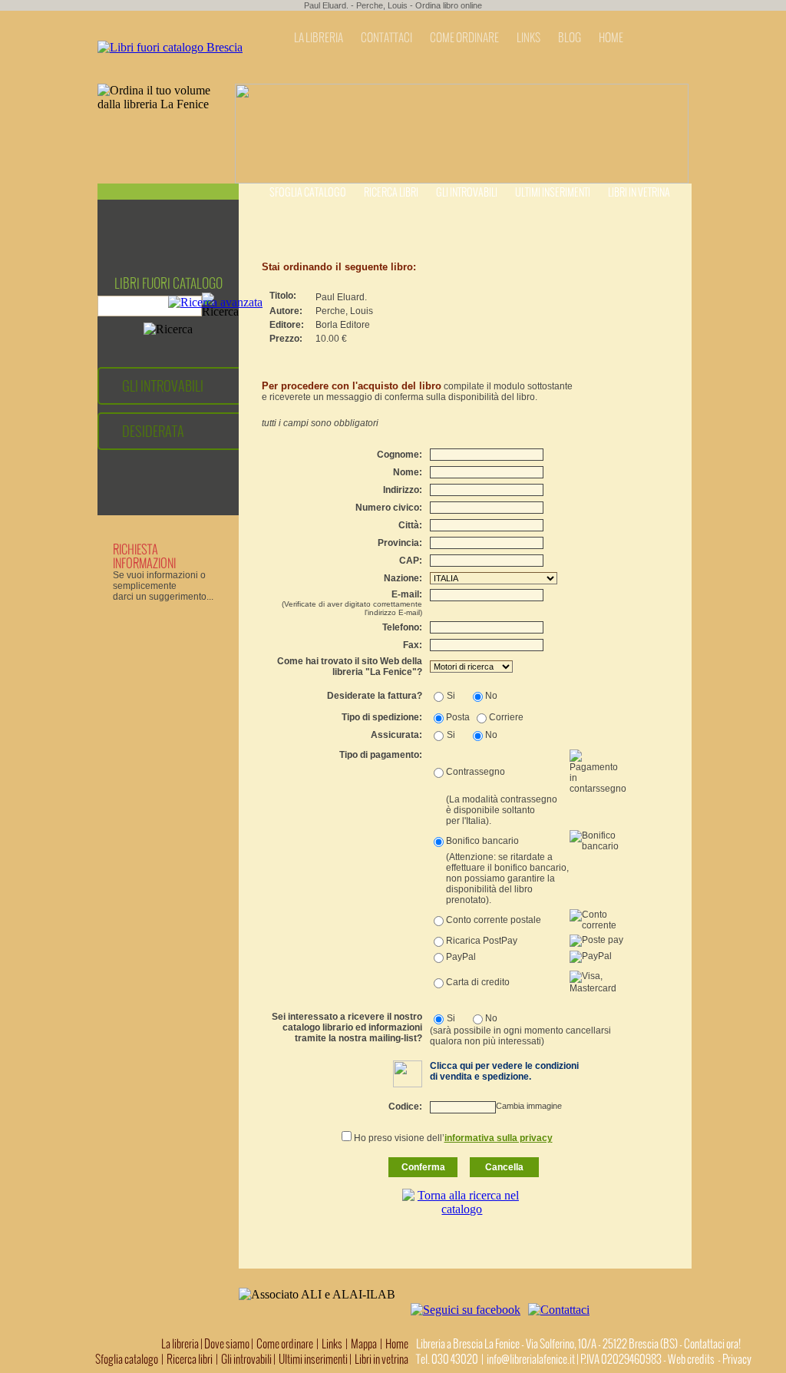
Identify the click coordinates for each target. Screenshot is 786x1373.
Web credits (691, 1359)
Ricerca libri (391, 192)
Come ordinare (284, 1343)
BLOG (569, 37)
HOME (611, 37)
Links (332, 1343)
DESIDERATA (153, 431)
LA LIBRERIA (318, 37)
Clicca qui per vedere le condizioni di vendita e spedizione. (504, 1071)
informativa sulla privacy (498, 1138)
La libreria (180, 1343)
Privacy (736, 1359)
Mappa (364, 1343)
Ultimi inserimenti (552, 192)
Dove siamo (227, 1343)
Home (396, 1343)
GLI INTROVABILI (162, 385)
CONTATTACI (386, 37)
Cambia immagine (529, 1105)
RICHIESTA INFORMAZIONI (144, 556)
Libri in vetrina (639, 192)
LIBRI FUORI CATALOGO (168, 283)
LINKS (528, 37)
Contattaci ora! (712, 1343)
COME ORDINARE (464, 37)
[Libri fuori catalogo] (170, 47)
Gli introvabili (466, 192)
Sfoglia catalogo (307, 192)
